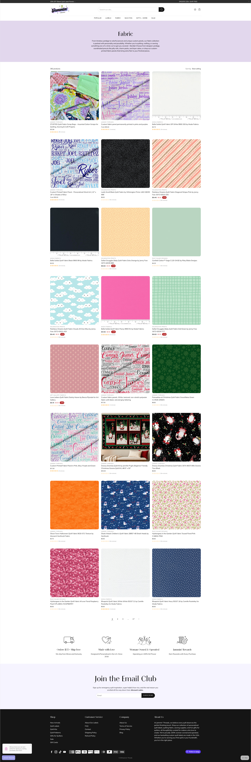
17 (133, 619)
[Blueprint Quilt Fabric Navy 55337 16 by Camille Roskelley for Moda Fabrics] (176, 573)
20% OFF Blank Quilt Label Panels (62, 1)
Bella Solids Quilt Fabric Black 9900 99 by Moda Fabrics (71, 260)
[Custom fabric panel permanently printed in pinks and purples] (125, 95)
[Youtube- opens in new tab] (64, 752)
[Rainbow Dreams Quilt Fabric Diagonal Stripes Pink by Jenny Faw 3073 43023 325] (176, 163)
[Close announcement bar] (248, 1)
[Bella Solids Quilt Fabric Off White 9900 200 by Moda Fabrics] (176, 95)
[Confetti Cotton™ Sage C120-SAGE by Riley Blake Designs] (176, 232)
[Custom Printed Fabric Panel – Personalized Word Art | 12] (74, 163)
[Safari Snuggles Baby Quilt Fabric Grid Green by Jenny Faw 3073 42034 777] (176, 300)
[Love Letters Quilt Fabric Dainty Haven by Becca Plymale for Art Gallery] (74, 368)
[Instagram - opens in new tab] (56, 752)
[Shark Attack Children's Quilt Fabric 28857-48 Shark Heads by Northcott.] (125, 505)
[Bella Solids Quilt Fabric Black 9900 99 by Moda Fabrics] (74, 232)
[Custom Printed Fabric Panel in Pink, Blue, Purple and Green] (74, 437)
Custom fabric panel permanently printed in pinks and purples (124, 124)
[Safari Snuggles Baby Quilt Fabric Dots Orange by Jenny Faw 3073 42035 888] (125, 232)
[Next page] (139, 619)
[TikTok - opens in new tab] (60, 752)
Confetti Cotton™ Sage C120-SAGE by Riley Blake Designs (174, 260)
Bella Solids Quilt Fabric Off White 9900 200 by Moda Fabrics (175, 124)
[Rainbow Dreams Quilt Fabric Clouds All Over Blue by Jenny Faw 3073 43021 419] (74, 300)
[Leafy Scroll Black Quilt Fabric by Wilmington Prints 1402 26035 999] (125, 163)
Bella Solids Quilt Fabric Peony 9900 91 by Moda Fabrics (122, 329)
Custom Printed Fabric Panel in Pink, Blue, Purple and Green (72, 466)
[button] (131, 9)
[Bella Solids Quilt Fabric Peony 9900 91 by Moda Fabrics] (125, 300)
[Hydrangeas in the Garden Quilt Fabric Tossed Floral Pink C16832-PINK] (176, 505)
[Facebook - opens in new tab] (51, 752)
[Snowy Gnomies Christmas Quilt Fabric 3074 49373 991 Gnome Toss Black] (176, 437)
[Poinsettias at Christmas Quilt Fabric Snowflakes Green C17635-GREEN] (176, 368)
